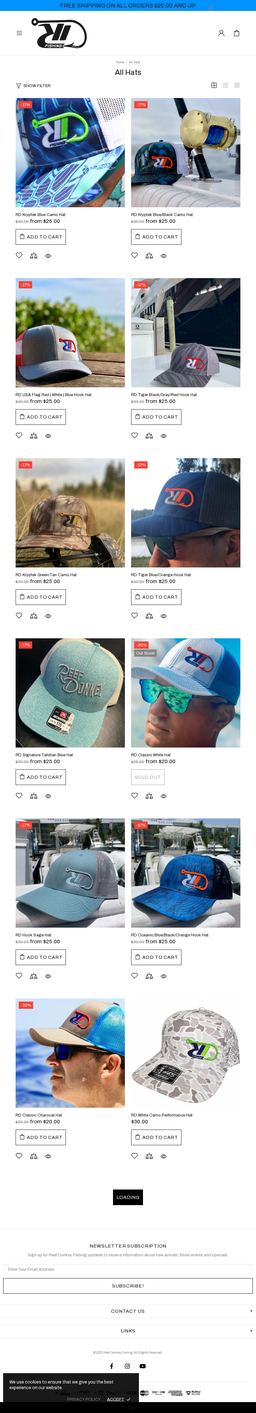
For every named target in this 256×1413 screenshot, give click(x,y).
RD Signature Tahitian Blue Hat (44, 755)
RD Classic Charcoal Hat (39, 1115)
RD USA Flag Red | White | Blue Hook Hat (53, 395)
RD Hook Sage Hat (33, 935)
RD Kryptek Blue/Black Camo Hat (162, 215)
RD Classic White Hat (151, 755)
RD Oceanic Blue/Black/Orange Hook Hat (170, 935)
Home (120, 62)
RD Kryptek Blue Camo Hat (41, 215)
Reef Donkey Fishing (60, 33)
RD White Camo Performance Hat (162, 1115)
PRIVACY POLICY (84, 1399)
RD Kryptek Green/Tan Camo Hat (46, 575)
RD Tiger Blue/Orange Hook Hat (161, 575)
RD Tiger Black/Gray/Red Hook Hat (164, 395)
